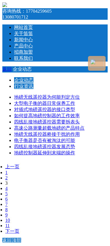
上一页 (12, 166)
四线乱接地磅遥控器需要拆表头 (47, 121)
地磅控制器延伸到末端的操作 (44, 152)
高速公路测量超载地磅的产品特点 (49, 128)
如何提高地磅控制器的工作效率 (47, 115)
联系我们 (23, 58)
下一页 (12, 231)
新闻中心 (23, 39)
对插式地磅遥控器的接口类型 (44, 109)
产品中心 (23, 45)
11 (7, 225)
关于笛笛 (23, 33)
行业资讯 (23, 86)
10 (7, 220)
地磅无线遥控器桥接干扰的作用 (47, 134)
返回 (7, 69)
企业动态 (23, 79)
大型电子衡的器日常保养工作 (44, 103)
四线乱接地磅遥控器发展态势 (44, 146)
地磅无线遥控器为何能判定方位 (47, 97)
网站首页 (23, 27)
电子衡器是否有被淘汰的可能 (44, 140)
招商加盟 (23, 52)
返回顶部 (11, 240)
